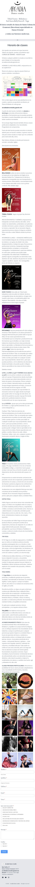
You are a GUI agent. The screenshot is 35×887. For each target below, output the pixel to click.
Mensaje (4, 829)
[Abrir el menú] (17, 40)
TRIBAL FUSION (7, 214)
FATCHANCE (6, 330)
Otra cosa (4, 825)
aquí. (17, 185)
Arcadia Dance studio (11, 864)
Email (3, 793)
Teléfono (4, 786)
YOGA (4, 464)
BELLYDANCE (6, 173)
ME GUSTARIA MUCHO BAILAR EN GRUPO (13, 818)
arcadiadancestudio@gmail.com (12, 107)
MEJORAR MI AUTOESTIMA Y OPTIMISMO (12, 814)
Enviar (4, 851)
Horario (4, 872)
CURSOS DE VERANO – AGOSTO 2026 (13, 54)
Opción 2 (4, 846)
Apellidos (4, 778)
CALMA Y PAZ (5, 816)
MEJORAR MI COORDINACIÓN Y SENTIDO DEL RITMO (15, 821)
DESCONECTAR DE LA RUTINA (10, 812)
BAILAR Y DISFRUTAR (7, 807)
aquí (8, 349)
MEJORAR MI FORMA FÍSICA (9, 810)
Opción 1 (4, 844)
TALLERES (5, 610)
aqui (18, 872)
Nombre (3, 769)
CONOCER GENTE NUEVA (8, 823)
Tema (3, 799)
